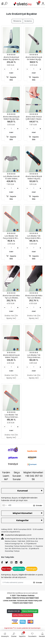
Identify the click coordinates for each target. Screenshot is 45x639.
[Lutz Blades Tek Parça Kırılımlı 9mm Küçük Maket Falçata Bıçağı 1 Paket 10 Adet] (11, 219)
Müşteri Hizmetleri (33, 476)
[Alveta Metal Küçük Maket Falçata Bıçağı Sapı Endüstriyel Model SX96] (11, 338)
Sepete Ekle (12, 78)
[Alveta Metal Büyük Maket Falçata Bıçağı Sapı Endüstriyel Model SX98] (33, 159)
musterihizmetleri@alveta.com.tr (18, 535)
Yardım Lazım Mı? (6, 476)
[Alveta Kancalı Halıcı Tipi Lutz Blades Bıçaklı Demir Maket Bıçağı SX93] (11, 279)
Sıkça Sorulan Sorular (16, 476)
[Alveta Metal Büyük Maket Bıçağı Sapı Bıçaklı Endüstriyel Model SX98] (11, 100)
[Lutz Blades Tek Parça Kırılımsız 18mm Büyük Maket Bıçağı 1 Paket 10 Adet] (11, 398)
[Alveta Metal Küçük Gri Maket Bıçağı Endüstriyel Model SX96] (33, 40)
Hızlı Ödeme (19, 568)
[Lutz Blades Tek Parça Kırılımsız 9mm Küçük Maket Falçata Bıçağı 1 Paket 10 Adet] (33, 338)
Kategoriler (22, 520)
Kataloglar (31, 568)
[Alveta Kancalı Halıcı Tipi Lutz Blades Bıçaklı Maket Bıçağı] (33, 279)
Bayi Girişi (6, 568)
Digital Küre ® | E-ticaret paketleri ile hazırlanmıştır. (22, 628)
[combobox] (4, 505)
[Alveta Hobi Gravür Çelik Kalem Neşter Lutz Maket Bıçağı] (33, 100)
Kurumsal (22, 490)
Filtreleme (17, 21)
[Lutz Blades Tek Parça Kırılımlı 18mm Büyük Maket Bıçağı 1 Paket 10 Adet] (33, 219)
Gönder (39, 505)
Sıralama (28, 21)
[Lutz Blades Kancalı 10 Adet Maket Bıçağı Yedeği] (11, 159)
